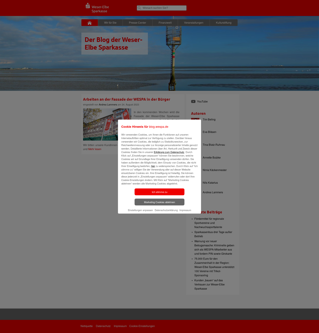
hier (153, 166)
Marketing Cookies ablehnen (159, 202)
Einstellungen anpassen (140, 210)
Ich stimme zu (159, 192)
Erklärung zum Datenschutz (169, 152)
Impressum (185, 210)
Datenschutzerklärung (166, 210)
